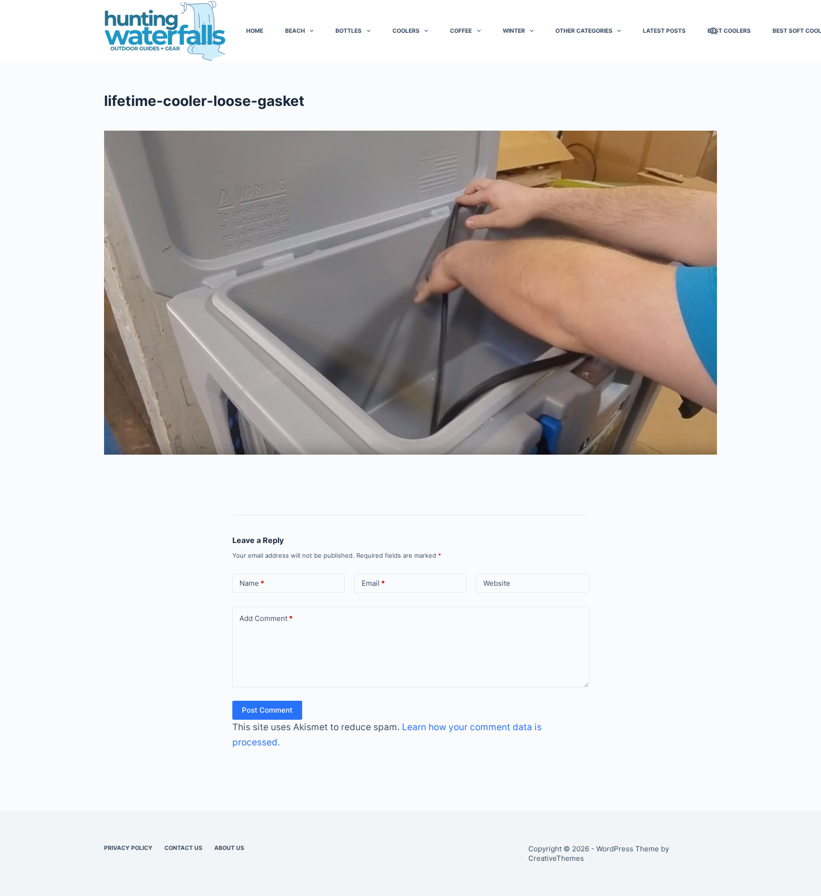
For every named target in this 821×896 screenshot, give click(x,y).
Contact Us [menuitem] (183, 847)
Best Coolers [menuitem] (729, 30)
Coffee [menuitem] (461, 30)
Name (251, 583)
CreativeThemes (556, 858)
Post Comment (267, 710)
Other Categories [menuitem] (583, 30)
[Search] (713, 31)
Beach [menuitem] (295, 30)
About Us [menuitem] (229, 847)
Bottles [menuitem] (348, 30)
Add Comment (266, 618)
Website (496, 583)
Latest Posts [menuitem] (664, 30)
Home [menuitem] (254, 30)
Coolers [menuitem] (406, 30)
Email (373, 583)
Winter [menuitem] (514, 30)
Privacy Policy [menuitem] (128, 847)
